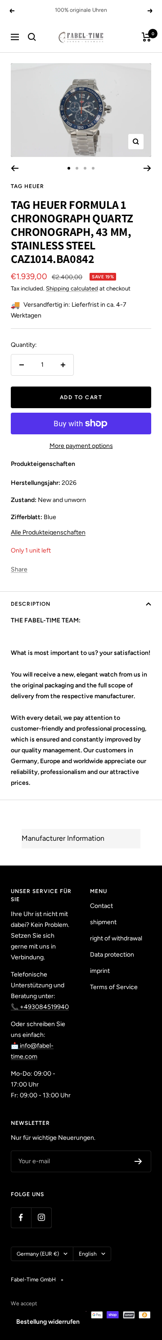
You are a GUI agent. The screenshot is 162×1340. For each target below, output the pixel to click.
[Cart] (146, 36)
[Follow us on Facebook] (21, 1217)
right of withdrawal (116, 938)
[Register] (138, 1161)
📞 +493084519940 (40, 1007)
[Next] (147, 168)
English (88, 1254)
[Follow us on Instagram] (41, 1217)
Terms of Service (114, 987)
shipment (103, 922)
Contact (101, 906)
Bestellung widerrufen (48, 1322)
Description (30, 604)
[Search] (32, 37)
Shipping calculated (72, 288)
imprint (100, 971)
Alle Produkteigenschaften (48, 532)
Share (19, 569)
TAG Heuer (27, 186)
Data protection (112, 954)
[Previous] (14, 168)
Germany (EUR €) (38, 1254)
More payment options (81, 446)
